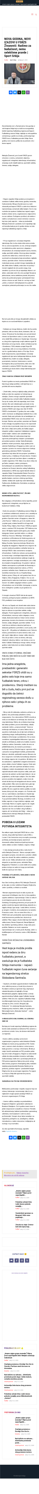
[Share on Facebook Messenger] (15, 92)
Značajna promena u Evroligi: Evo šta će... (22, 1430)
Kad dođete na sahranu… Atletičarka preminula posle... (24, 1440)
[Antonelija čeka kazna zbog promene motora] (8, 1452)
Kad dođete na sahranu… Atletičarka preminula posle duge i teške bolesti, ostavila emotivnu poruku (18, 1377)
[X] (27, 1260)
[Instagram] (22, 1260)
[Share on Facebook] (11, 92)
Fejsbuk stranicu (11, 1131)
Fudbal (6, 60)
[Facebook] (17, 1260)
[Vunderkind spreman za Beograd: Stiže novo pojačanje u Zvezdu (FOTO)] (8, 1215)
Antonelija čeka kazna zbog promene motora (23, 1451)
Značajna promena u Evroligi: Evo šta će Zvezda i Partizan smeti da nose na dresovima (18, 1366)
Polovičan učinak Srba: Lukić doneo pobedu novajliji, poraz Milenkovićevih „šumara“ (18, 1396)
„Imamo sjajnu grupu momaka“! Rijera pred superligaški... (23, 1193)
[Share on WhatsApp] (23, 92)
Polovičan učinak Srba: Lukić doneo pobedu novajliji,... (23, 1204)
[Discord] (11, 1260)
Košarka (6, 1371)
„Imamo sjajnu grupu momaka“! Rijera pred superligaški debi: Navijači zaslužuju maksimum (19, 1355)
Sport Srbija (13, 60)
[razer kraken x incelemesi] (19, 1486)
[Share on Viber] (28, 92)
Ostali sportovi (8, 1381)
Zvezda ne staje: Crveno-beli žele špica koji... (24, 1226)
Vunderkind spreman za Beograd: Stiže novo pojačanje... (24, 1215)
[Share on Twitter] (19, 92)
